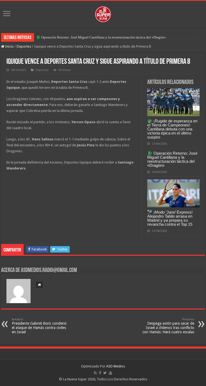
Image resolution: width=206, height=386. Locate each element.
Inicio (9, 46)
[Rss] (95, 373)
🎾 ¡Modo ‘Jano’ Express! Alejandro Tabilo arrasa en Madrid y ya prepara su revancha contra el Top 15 (170, 218)
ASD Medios (115, 366)
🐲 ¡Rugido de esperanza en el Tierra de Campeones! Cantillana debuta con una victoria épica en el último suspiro (172, 129)
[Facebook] (100, 373)
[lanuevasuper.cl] (103, 13)
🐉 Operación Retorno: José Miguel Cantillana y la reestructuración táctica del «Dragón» (101, 37)
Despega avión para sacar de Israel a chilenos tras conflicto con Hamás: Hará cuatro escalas (168, 326)
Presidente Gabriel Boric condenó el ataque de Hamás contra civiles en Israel (39, 326)
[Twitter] (105, 373)
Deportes (24, 46)
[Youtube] (110, 373)
